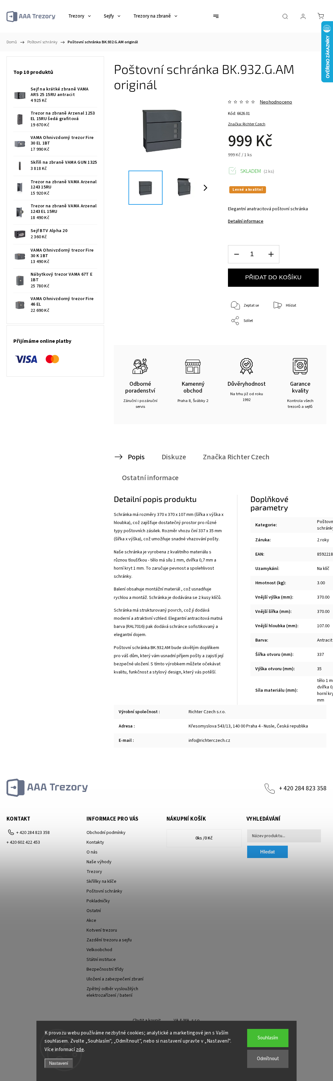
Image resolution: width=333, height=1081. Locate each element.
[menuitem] (79, 16)
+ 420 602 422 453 (23, 842)
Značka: (246, 124)
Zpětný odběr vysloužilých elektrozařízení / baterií (112, 992)
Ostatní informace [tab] (150, 478)
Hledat (267, 851)
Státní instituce (101, 959)
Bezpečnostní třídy (105, 969)
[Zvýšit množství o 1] (271, 254)
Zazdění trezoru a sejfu (109, 940)
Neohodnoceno (276, 102)
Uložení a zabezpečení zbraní (115, 979)
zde (80, 1049)
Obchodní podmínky (106, 832)
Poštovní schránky (104, 891)
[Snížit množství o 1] (236, 254)
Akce (91, 920)
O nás (92, 852)
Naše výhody (99, 862)
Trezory (94, 871)
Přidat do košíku (273, 277)
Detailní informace (245, 221)
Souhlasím (268, 1037)
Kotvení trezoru (102, 930)
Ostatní (94, 911)
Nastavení (58, 1063)
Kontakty (95, 842)
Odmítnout (268, 1058)
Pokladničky (98, 901)
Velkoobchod (99, 950)
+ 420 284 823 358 (302, 788)
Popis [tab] (136, 457)
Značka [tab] (236, 457)
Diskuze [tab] (174, 457)
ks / (204, 838)
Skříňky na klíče (101, 881)
